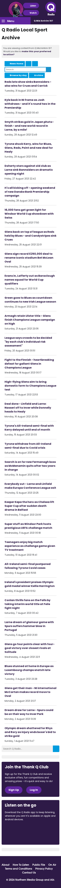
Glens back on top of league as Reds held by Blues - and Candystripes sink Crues (30, 236)
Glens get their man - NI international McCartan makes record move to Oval (30, 692)
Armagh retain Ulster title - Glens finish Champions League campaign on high (30, 320)
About (5, 865)
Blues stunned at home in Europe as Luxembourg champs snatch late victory (29, 670)
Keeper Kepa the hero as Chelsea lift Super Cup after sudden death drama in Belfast (29, 506)
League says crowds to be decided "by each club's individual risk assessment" (28, 342)
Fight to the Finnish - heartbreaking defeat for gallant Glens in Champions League (29, 363)
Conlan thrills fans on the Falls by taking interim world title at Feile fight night (27, 604)
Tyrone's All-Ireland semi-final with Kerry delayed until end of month (29, 428)
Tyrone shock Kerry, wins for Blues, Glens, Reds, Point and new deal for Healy (29, 148)
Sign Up (13, 790)
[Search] (56, 749)
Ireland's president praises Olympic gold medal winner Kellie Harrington (30, 584)
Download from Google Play (17, 836)
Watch (33, 12)
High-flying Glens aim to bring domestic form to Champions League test (30, 385)
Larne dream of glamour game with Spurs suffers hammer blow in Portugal (29, 626)
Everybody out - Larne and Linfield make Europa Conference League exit (30, 486)
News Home (16, 63)
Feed (28, 63)
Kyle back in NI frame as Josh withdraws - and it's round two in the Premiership (30, 104)
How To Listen (21, 865)
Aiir (52, 879)
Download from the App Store (17, 828)
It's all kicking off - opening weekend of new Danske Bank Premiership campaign (30, 192)
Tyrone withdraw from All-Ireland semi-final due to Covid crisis (28, 446)
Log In (34, 790)
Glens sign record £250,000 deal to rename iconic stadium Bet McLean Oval (29, 257)
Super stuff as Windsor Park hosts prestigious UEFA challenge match (28, 526)
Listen (33, 5)
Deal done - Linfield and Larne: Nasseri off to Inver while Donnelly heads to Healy (28, 407)
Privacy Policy (44, 868)
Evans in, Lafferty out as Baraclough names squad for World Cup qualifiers (30, 279)
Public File (38, 865)
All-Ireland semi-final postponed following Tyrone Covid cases (28, 566)
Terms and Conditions (18, 868)
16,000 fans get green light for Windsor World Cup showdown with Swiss (29, 214)
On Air (52, 865)
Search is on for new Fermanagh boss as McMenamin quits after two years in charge (30, 466)
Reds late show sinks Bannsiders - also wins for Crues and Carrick (28, 84)
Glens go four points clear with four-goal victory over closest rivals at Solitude (29, 648)
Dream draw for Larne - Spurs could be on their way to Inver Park (29, 712)
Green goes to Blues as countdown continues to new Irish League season (30, 300)
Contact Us (29, 872)
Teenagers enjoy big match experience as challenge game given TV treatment (30, 546)
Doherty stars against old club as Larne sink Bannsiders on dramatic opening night (29, 170)
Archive (38, 75)
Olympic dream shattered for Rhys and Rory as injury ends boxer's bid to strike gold (30, 732)
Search (48, 69)
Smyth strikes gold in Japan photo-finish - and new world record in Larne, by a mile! (29, 126)
